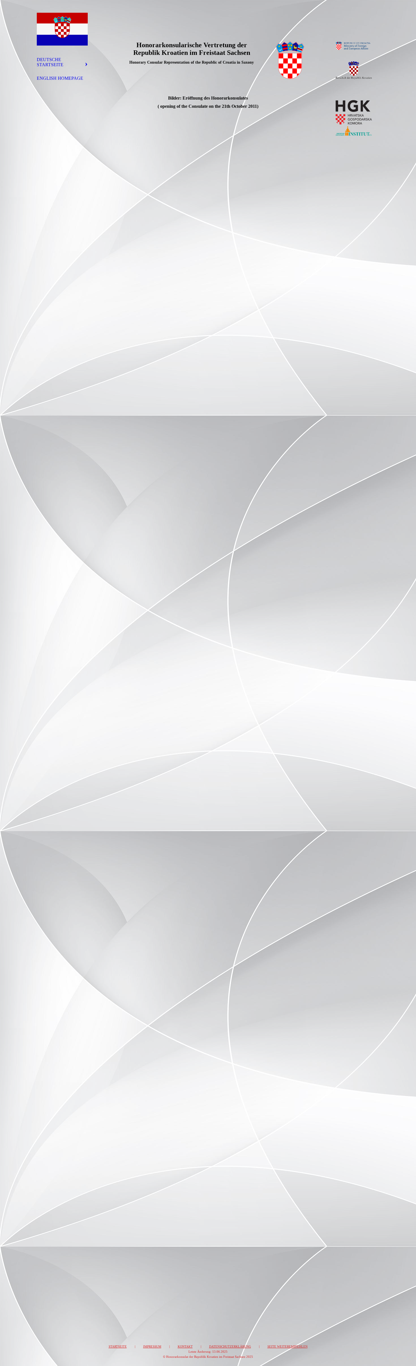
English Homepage (60, 78)
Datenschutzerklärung (230, 1346)
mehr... (118, 1270)
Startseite (118, 1346)
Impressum (152, 1346)
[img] (62, 29)
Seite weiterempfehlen (287, 1346)
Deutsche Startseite (50, 62)
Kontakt (185, 1346)
